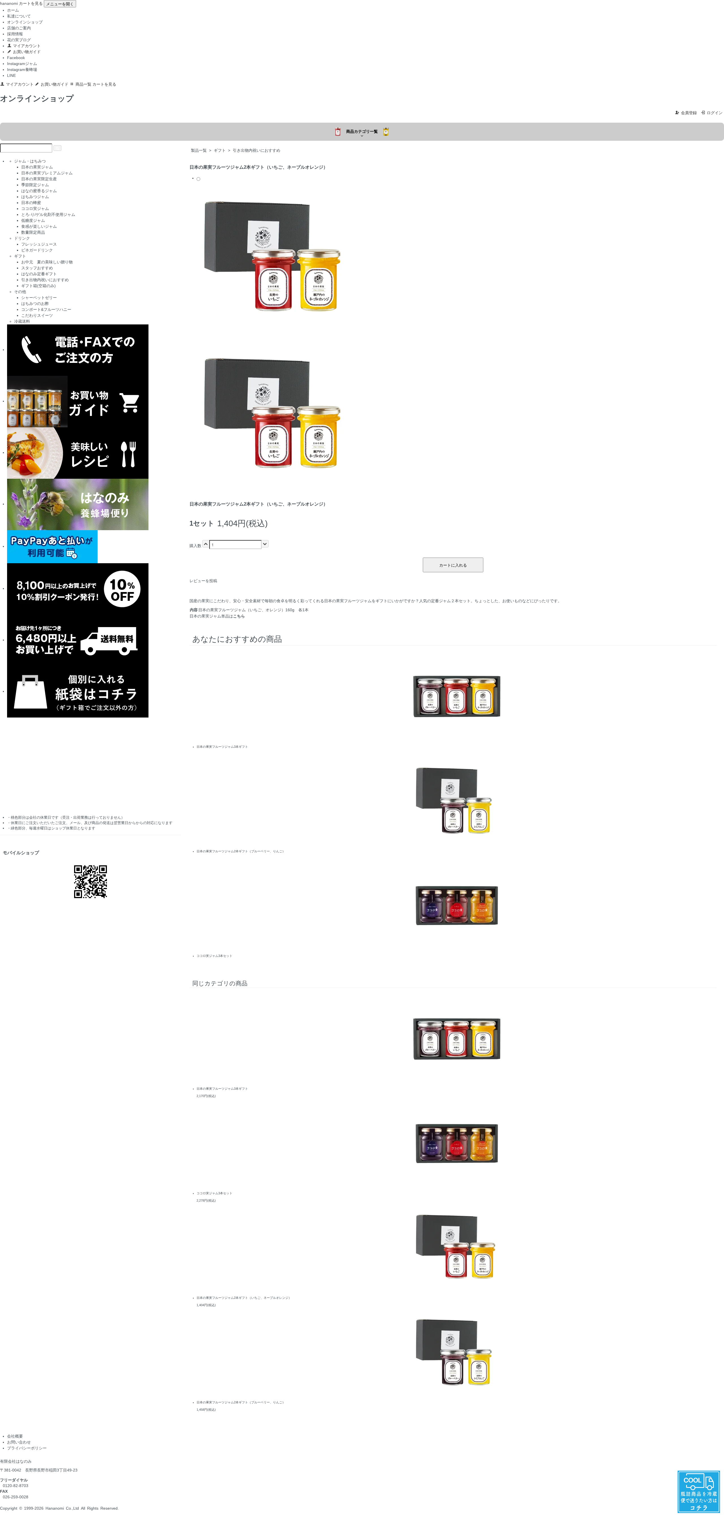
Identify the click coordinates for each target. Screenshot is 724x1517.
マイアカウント (27, 46)
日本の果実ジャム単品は (217, 616)
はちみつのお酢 (35, 303)
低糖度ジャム (33, 220)
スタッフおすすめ (37, 268)
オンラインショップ (25, 22)
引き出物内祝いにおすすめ (256, 150)
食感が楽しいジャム (39, 226)
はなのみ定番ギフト (39, 274)
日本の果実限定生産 (39, 179)
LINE (11, 75)
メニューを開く (60, 3)
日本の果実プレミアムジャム (47, 173)
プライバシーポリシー (27, 1448)
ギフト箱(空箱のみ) (38, 285)
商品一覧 (83, 84)
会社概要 (15, 1436)
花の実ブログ (19, 40)
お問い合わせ (19, 1442)
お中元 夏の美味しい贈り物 (47, 262)
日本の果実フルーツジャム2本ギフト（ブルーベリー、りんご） (241, 851)
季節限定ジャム (35, 185)
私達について (19, 16)
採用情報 (15, 34)
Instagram (16, 63)
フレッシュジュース (39, 244)
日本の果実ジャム (37, 167)
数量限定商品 (33, 232)
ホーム (13, 10)
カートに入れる (453, 565)
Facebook (16, 57)
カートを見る (31, 3)
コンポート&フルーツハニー (46, 309)
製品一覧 (199, 150)
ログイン (715, 112)
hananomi (9, 3)
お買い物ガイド (27, 51)
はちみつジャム (35, 196)
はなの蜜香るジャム (39, 190)
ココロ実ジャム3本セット (214, 955)
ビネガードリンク (37, 250)
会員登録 (689, 112)
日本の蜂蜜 (31, 202)
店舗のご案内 (19, 28)
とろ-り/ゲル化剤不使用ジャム (48, 214)
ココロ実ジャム (35, 208)
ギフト (220, 150)
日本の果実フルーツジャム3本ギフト (222, 746)
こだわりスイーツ (37, 315)
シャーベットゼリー (39, 297)
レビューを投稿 (203, 580)
